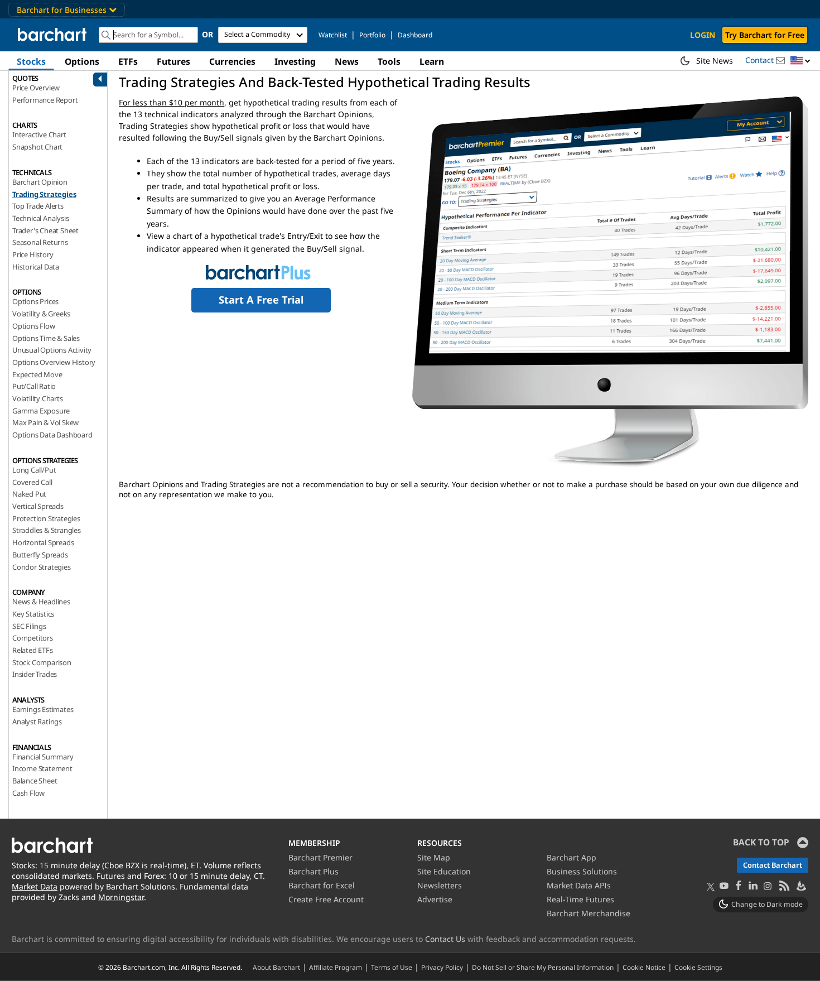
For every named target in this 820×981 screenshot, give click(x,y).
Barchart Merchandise (588, 913)
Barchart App (571, 857)
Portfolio (372, 35)
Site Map (433, 857)
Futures (173, 61)
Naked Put (29, 494)
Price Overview (36, 88)
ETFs (128, 61)
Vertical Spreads (38, 506)
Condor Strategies (41, 567)
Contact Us (445, 939)
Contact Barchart (772, 865)
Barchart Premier (320, 857)
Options (82, 61)
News (347, 61)
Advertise (434, 899)
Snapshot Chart (37, 147)
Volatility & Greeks (41, 314)
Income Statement (42, 768)
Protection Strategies (46, 518)
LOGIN (702, 35)
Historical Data (35, 267)
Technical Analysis (40, 218)
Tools (389, 61)
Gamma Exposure (41, 411)
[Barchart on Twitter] (711, 887)
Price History (32, 254)
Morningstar (121, 897)
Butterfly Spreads (40, 555)
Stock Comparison (41, 662)
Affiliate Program (335, 967)
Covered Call (32, 482)
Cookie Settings (698, 967)
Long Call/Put (34, 470)
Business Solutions (582, 871)
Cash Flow (28, 793)
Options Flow (33, 326)
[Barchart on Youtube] (724, 886)
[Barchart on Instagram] (768, 886)
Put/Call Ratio (34, 386)
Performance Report (45, 100)
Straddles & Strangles (46, 530)
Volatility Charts (37, 398)
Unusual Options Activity (51, 350)
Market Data (34, 886)
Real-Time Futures (580, 899)
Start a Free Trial (261, 299)
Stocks (31, 61)
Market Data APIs (579, 885)
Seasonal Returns (40, 242)
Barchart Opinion (39, 182)
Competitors (32, 638)
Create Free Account (326, 899)
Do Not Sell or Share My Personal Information (543, 967)
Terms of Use (391, 967)
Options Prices (35, 301)
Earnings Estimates (42, 709)
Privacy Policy (442, 967)
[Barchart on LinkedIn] (753, 886)
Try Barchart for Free (764, 35)
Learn (431, 61)
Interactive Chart (39, 134)
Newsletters (439, 885)
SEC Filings (29, 626)
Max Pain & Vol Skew (45, 422)
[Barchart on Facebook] (739, 886)
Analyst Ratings (37, 721)
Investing (295, 61)
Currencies (232, 61)
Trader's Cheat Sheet (45, 230)
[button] (800, 61)
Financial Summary (43, 757)
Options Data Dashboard (52, 435)
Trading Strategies (44, 194)
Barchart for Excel (321, 885)
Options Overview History (53, 362)
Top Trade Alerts (38, 206)
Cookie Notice (644, 967)
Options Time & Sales (46, 338)
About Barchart (276, 967)
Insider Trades (34, 674)
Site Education (444, 871)
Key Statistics (33, 614)
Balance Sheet (34, 781)
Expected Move (37, 374)
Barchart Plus (313, 871)
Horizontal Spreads (43, 542)
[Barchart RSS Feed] (783, 886)
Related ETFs (32, 650)
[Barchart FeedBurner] (800, 886)
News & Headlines (41, 602)
